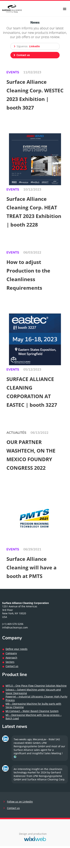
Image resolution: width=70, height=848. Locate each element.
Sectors (10, 662)
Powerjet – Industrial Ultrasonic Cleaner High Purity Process (36, 698)
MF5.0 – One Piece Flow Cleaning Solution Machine (36, 685)
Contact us (12, 666)
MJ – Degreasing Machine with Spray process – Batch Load (34, 716)
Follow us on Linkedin (20, 801)
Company (11, 653)
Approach (11, 657)
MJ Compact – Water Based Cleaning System (32, 711)
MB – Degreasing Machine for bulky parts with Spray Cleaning (33, 705)
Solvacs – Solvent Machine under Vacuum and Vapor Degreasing (33, 691)
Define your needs (16, 649)
